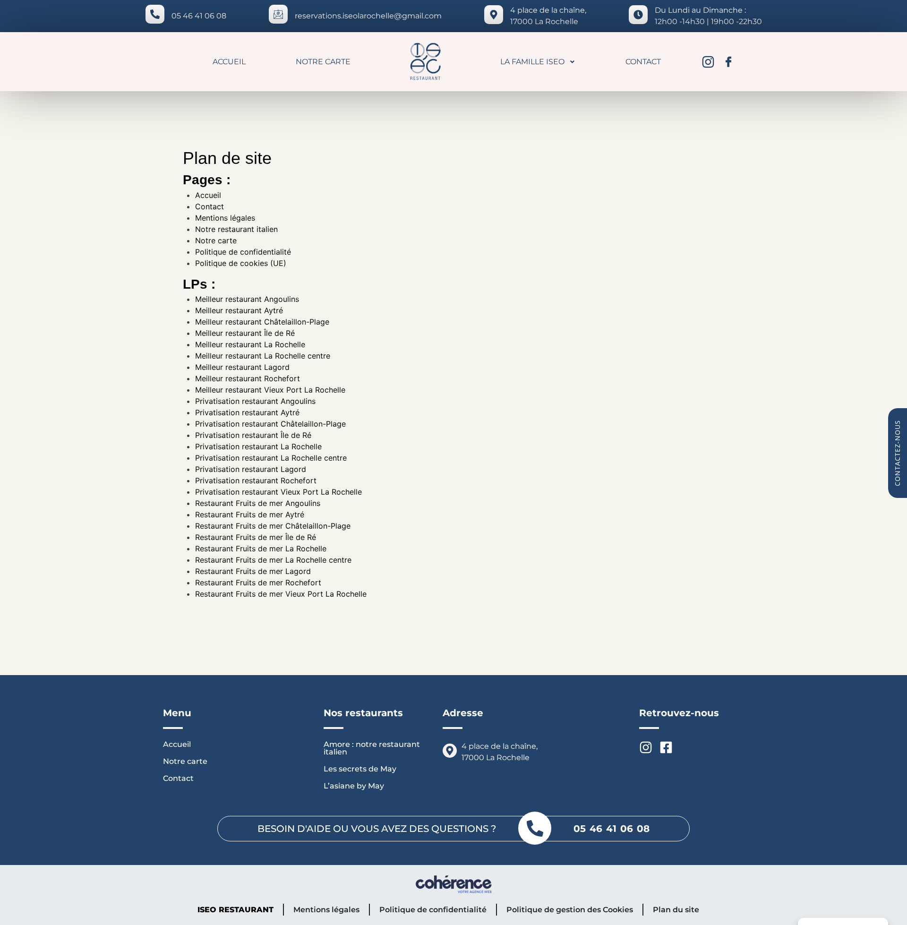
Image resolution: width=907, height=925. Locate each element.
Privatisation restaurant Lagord (250, 469)
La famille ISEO (532, 61)
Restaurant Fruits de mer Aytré (249, 514)
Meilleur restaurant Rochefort (247, 378)
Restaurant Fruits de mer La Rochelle (260, 548)
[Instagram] (708, 62)
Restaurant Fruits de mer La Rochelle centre (273, 560)
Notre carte (323, 61)
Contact (643, 61)
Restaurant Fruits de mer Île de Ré (255, 537)
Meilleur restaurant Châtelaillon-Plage (262, 321)
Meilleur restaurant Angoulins (247, 299)
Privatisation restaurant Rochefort (256, 480)
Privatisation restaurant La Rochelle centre (271, 457)
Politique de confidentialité (243, 252)
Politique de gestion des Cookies (569, 909)
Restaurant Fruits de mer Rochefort (258, 582)
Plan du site (676, 909)
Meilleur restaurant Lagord (242, 367)
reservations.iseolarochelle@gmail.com (368, 15)
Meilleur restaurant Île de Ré (245, 333)
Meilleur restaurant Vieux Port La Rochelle (270, 389)
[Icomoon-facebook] (728, 62)
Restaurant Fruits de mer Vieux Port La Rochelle (281, 594)
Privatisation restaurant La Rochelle (258, 446)
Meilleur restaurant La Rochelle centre (262, 355)
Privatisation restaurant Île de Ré (253, 435)
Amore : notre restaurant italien (372, 748)
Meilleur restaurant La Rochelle (250, 344)
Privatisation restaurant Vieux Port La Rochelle (278, 492)
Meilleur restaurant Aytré (239, 310)
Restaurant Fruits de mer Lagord (253, 571)
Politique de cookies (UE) (240, 263)
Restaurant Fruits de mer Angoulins (257, 503)
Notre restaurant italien (236, 229)
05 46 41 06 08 (198, 15)
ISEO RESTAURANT (235, 909)
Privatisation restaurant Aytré (247, 412)
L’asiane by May (354, 785)
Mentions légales (225, 218)
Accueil (229, 61)
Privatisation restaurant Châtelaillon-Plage (270, 423)
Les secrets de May (360, 768)
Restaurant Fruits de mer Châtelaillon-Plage (273, 526)
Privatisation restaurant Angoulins (255, 401)
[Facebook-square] (666, 747)
